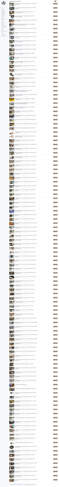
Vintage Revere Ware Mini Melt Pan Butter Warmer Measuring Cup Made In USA (25, 393)
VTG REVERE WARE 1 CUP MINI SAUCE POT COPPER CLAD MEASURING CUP (24, 111)
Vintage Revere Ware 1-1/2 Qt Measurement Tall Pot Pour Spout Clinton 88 (25, 252)
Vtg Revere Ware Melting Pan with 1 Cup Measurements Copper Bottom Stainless (25, 467)
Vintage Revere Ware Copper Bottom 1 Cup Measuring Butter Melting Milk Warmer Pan (26, 322)
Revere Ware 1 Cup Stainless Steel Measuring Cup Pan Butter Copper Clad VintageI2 (25, 62)
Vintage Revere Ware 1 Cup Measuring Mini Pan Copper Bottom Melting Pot (25, 190)
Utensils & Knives (4, 34)
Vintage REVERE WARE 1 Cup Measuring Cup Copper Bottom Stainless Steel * (24, 140)
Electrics (3, 16)
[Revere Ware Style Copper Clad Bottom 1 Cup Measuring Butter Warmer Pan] (11, 83)
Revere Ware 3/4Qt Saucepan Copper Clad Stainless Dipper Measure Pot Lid (26, 70)
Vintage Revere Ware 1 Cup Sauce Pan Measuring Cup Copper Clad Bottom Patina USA (26, 231)
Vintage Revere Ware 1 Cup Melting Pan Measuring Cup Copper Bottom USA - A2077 (25, 211)
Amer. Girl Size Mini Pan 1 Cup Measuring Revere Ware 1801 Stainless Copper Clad (24, 16)
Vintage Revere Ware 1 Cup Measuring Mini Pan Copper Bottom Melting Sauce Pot (25, 194)
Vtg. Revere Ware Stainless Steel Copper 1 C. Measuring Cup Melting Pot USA (26, 480)
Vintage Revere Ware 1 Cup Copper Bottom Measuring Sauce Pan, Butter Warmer (25, 178)
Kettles (2, 17)
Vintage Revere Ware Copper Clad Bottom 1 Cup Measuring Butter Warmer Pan (25, 368)
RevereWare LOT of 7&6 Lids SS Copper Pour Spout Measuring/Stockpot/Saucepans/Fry (23, 91)
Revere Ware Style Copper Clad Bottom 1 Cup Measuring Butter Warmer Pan (25, 82)
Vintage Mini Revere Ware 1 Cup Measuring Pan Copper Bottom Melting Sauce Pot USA (25, 136)
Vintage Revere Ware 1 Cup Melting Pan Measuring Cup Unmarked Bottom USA (25, 215)
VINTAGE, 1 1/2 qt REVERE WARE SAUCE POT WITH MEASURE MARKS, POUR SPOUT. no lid (25, 107)
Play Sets (3, 24)
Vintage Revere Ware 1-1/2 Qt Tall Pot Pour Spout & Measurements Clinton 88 (25, 256)
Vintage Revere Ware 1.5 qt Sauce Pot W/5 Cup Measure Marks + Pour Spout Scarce (25, 273)
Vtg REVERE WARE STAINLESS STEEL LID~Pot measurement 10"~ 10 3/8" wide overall (26, 447)
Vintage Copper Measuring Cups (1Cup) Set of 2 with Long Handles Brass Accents (26, 132)
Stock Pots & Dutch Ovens (4, 32)
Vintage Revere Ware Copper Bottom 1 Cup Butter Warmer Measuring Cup (24, 306)
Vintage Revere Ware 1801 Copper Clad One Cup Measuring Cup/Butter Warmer (24, 281)
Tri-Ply (2, 33)
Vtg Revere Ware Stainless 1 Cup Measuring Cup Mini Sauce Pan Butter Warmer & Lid (25, 476)
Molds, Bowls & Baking (3, 22)
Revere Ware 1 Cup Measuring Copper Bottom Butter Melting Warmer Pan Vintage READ (25, 53)
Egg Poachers (3, 15)
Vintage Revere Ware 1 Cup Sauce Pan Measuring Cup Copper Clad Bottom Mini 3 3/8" (26, 227)
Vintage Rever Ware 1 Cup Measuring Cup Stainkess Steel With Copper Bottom (25, 173)
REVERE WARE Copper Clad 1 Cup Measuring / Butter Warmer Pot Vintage (25, 33)
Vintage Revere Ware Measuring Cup (21, 384)
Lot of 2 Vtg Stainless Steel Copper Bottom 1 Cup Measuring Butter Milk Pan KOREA (25, 20)
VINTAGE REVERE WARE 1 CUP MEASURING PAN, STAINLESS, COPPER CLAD (25, 99)
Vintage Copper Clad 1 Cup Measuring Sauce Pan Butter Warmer (25, 127)
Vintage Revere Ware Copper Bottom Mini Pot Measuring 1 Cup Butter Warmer (25, 356)
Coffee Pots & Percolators (3, 11)
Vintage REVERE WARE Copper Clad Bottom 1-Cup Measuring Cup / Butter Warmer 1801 (26, 149)
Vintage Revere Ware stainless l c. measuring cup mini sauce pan (25, 417)
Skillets (2, 30)
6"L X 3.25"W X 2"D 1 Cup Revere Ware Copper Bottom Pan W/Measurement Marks (24, 12)
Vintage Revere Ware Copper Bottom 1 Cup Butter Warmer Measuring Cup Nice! (24, 314)
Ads (2, 7)
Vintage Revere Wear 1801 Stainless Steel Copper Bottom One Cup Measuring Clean (25, 422)
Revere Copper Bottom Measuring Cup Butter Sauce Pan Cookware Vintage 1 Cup (26, 37)
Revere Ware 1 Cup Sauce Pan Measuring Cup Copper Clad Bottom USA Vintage (26, 57)
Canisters (3, 8)
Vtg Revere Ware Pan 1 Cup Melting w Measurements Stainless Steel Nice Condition (26, 471)
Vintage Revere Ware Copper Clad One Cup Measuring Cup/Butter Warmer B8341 (25, 376)
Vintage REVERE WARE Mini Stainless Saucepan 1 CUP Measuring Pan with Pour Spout (25, 169)
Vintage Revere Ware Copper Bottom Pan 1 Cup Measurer (24, 363)
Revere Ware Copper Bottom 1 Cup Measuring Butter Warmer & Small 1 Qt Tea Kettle (25, 74)
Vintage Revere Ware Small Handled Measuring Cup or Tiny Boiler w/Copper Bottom (25, 397)
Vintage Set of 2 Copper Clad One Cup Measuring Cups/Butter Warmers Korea (25, 434)
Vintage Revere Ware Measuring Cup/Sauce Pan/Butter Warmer (25, 388)
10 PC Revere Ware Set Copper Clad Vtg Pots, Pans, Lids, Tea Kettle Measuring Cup (26, 4)
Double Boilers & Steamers (4, 13)
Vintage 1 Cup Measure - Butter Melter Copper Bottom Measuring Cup (25, 120)
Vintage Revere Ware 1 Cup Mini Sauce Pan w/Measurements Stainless (25, 219)
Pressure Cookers (4, 25)
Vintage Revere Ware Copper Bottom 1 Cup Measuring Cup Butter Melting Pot (25, 347)
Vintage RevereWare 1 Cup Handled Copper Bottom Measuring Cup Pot (26, 426)
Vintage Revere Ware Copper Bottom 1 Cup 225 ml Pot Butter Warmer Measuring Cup (25, 302)
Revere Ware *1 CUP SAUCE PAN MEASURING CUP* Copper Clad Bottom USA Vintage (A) (25, 41)
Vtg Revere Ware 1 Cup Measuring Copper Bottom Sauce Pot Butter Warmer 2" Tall (26, 451)
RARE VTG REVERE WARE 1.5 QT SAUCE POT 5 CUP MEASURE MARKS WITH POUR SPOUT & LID (25, 24)
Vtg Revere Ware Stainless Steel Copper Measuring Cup (24, 442)
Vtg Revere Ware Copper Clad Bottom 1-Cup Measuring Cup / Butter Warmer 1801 (26, 463)
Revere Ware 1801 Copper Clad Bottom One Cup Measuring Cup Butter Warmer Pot (25, 66)
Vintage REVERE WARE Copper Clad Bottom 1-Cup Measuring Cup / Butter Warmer (26, 144)
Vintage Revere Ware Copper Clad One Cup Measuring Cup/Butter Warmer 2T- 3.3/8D (25, 372)
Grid (57, 1)
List (55, 1)
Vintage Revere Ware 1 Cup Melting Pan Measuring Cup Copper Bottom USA (25, 198)
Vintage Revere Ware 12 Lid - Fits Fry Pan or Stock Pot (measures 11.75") (25, 277)
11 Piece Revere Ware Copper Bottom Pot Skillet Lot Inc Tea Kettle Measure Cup (25, 8)
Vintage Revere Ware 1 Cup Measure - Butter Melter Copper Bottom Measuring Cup (26, 186)
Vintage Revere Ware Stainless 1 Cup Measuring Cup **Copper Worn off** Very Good (26, 405)
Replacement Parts (4, 26)
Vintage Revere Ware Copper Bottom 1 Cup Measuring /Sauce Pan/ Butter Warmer (25, 318)
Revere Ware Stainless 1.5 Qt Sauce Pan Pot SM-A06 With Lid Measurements (25, 78)
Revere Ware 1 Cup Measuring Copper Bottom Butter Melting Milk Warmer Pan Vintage (25, 45)
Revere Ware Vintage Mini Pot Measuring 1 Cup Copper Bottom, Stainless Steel (25, 86)
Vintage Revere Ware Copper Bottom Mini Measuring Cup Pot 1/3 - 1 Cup (26, 351)
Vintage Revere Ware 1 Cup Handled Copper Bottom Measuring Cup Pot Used (26, 182)
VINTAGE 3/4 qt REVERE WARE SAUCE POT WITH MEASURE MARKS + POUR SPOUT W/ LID (26, 95)
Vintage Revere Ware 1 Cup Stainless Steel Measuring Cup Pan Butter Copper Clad (25, 248)
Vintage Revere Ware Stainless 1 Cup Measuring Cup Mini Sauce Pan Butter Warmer (26, 409)
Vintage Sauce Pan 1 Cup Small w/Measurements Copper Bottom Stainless (25, 430)
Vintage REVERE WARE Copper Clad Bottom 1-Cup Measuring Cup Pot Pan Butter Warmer (25, 157)
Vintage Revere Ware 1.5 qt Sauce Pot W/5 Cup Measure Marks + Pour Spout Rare (25, 269)
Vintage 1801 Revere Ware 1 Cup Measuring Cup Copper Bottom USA (26, 123)
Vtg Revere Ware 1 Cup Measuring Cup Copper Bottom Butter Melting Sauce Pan (25, 455)
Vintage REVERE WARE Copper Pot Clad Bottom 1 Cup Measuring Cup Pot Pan (25, 165)
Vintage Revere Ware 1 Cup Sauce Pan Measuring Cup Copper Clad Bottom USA (26, 223)
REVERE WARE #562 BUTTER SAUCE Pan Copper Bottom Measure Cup (25, 29)
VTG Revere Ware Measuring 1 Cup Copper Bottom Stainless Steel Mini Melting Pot (25, 115)
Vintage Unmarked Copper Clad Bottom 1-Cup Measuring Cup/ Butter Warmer (25, 438)
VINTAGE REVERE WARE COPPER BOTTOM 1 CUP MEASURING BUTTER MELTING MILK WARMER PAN (25, 103)
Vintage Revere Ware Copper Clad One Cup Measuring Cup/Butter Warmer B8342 (25, 380)
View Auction (55, 3)
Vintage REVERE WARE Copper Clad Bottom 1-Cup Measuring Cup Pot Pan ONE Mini (25, 161)
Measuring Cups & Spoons (4, 19)
